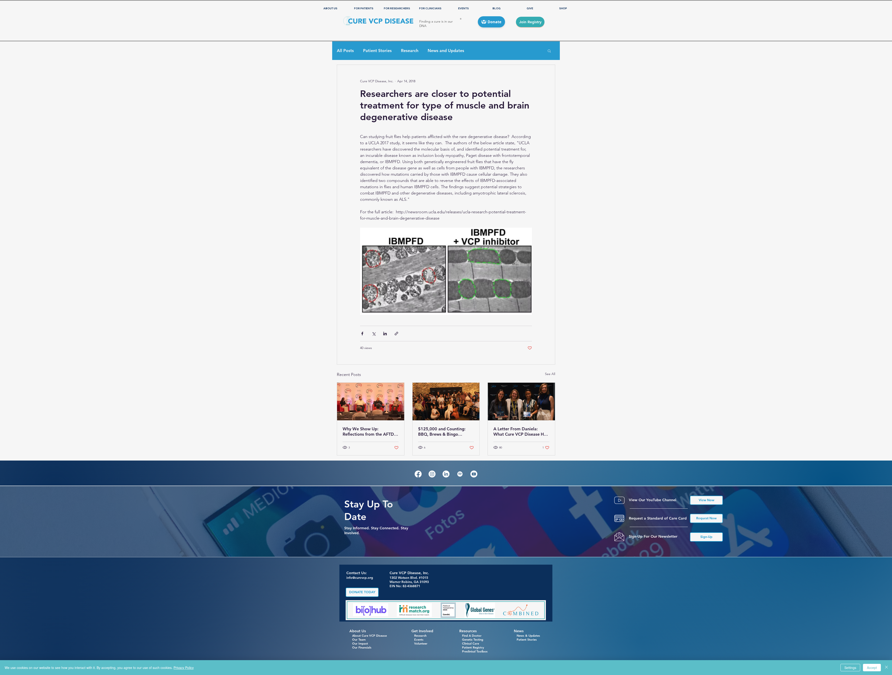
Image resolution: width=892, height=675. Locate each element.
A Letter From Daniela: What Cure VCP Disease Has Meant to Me (520, 431)
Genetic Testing (471, 639)
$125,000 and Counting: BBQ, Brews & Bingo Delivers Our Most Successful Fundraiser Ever (443, 431)
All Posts (345, 50)
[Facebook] (418, 474)
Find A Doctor (470, 635)
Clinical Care (469, 643)
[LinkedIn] (446, 474)
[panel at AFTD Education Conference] (370, 401)
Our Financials (360, 647)
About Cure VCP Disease (369, 635)
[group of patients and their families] (446, 401)
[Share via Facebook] (362, 333)
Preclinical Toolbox (475, 651)
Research (409, 50)
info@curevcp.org (359, 578)
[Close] (886, 667)
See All (550, 374)
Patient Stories (377, 50)
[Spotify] (459, 474)
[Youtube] (473, 474)
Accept (872, 667)
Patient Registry (473, 647)
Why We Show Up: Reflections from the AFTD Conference (368, 431)
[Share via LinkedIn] (385, 333)
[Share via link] (396, 333)
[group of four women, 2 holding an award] (521, 401)
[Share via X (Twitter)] (373, 333)
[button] (549, 51)
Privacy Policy (184, 667)
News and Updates (446, 50)
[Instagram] (432, 474)
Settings (850, 667)
